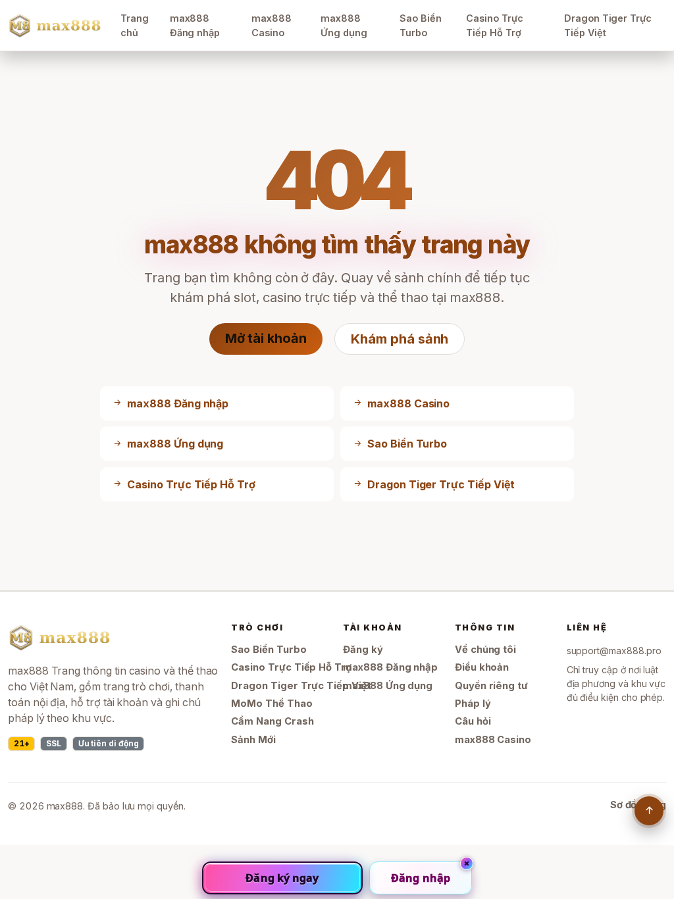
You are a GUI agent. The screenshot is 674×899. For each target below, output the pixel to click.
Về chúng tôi (485, 649)
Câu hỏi (473, 721)
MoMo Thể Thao (271, 703)
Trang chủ (134, 25)
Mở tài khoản (266, 338)
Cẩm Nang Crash (272, 721)
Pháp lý (473, 703)
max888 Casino (271, 25)
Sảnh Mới (253, 740)
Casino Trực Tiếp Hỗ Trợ (494, 25)
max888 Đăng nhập (195, 25)
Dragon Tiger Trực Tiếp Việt (608, 25)
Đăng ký (363, 649)
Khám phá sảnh (399, 339)
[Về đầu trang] (649, 810)
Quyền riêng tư (491, 686)
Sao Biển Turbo (421, 25)
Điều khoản (482, 667)
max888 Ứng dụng (344, 25)
